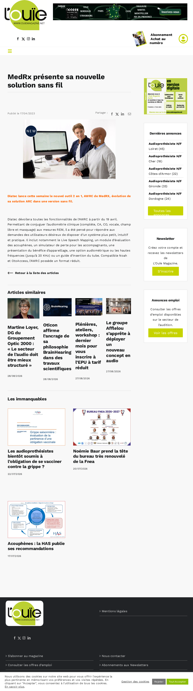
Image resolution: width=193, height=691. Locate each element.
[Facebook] (14, 637)
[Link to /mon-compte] (183, 38)
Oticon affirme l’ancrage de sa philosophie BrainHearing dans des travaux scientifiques (57, 346)
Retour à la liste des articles (37, 273)
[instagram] (28, 38)
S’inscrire (165, 271)
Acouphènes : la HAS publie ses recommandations (36, 546)
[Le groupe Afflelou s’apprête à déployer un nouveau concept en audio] (118, 301)
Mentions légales (114, 611)
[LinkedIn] (29, 637)
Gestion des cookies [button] (135, 681)
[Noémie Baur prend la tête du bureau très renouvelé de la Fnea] (102, 427)
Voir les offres (166, 333)
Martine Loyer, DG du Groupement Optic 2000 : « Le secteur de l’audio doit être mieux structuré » (23, 346)
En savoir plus (14, 686)
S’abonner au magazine (25, 656)
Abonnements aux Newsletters (125, 665)
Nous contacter (113, 656)
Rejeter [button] (158, 681)
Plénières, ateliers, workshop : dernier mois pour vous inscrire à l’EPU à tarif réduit (88, 346)
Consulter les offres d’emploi (30, 665)
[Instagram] (23, 637)
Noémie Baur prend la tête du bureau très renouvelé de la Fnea (100, 456)
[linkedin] (33, 38)
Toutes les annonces (162, 212)
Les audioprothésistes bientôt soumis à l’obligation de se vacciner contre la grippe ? (35, 459)
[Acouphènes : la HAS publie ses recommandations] (36, 519)
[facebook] (17, 38)
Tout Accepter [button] (177, 681)
